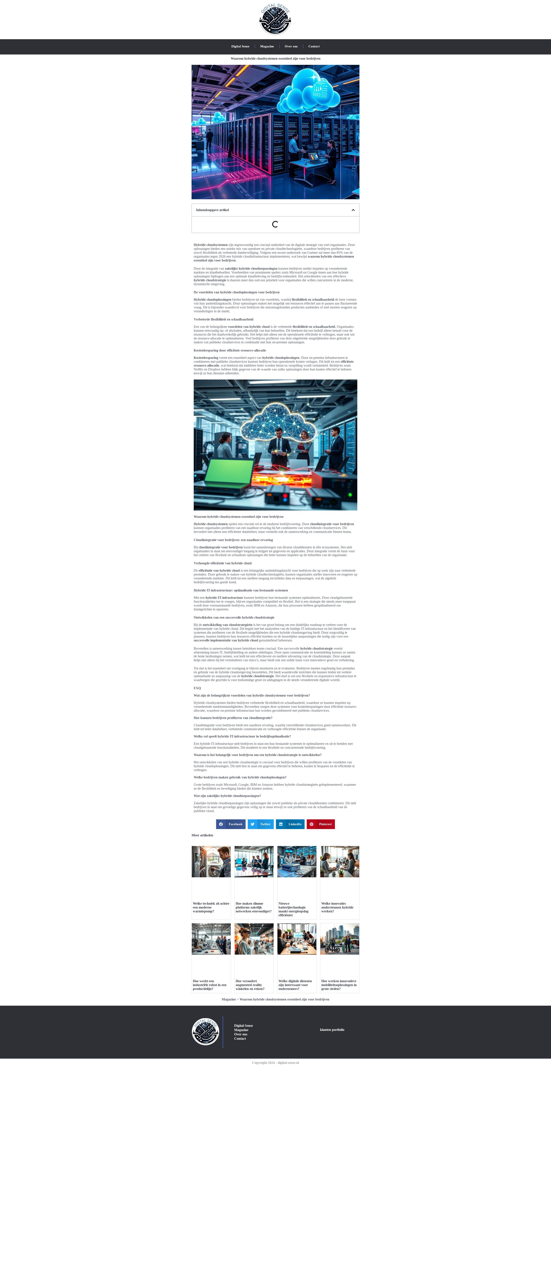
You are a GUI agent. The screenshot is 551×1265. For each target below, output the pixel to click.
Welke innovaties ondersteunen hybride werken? (337, 907)
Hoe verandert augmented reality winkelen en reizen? (250, 985)
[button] (353, 210)
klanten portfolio (332, 1030)
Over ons (291, 46)
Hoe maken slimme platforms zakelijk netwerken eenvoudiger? (254, 907)
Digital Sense (240, 46)
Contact (314, 46)
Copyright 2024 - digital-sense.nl (275, 1062)
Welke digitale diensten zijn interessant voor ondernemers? (295, 985)
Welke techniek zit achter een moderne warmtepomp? (211, 907)
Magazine (267, 46)
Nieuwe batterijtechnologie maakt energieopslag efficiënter (293, 909)
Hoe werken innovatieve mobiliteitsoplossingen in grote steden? (339, 985)
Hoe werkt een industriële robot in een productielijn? (209, 985)
